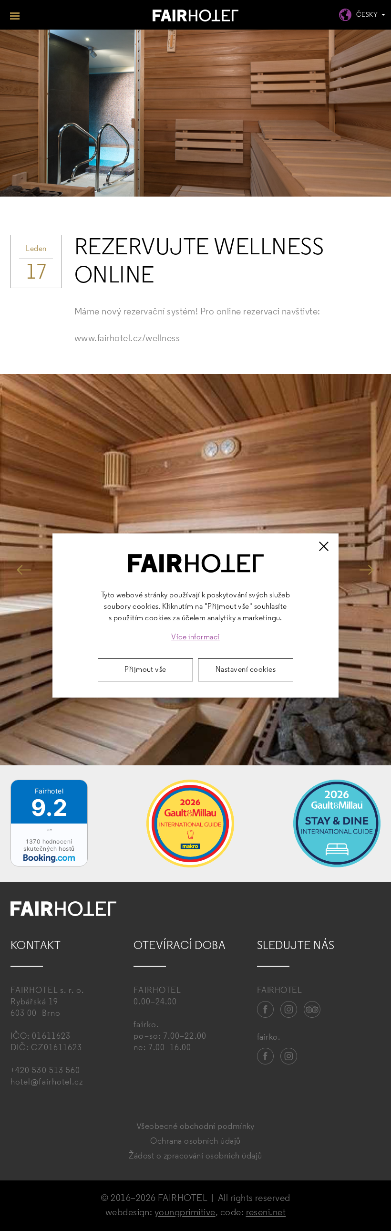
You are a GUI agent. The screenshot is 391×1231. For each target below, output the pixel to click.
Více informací (195, 637)
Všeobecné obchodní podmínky (195, 1127)
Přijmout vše (145, 670)
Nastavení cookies (246, 670)
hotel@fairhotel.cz (46, 1082)
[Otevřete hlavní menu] (15, 15)
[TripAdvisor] (312, 1009)
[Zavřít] (324, 546)
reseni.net (266, 1213)
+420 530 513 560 (45, 1071)
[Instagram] (289, 1009)
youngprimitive (185, 1213)
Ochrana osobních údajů (195, 1141)
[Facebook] (265, 1009)
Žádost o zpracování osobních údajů (195, 1156)
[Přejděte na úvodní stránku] (195, 17)
